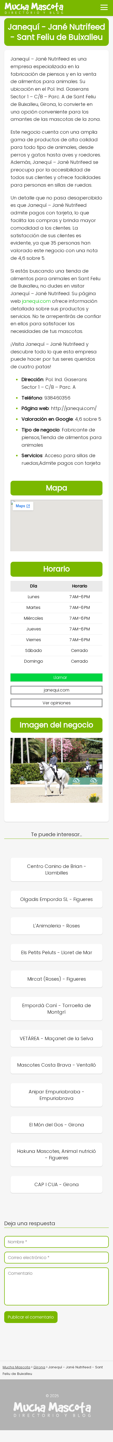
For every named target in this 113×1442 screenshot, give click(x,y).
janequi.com (36, 301)
